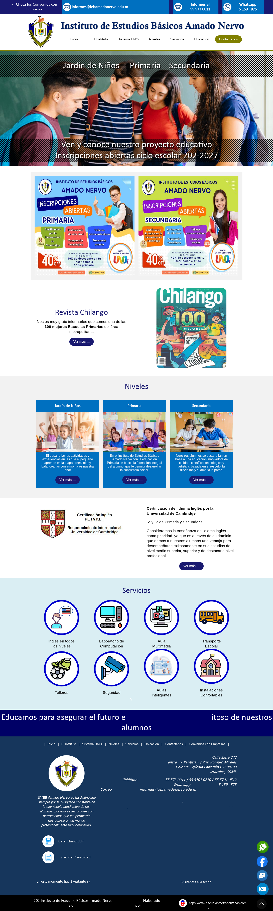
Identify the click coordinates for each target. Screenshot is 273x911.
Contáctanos (228, 39)
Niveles (154, 39)
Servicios (177, 39)
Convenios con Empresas (207, 744)
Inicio (74, 39)
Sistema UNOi (128, 39)
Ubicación (201, 39)
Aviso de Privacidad (74, 857)
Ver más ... (81, 342)
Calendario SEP (70, 841)
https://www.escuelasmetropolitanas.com (217, 903)
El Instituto (100, 39)
